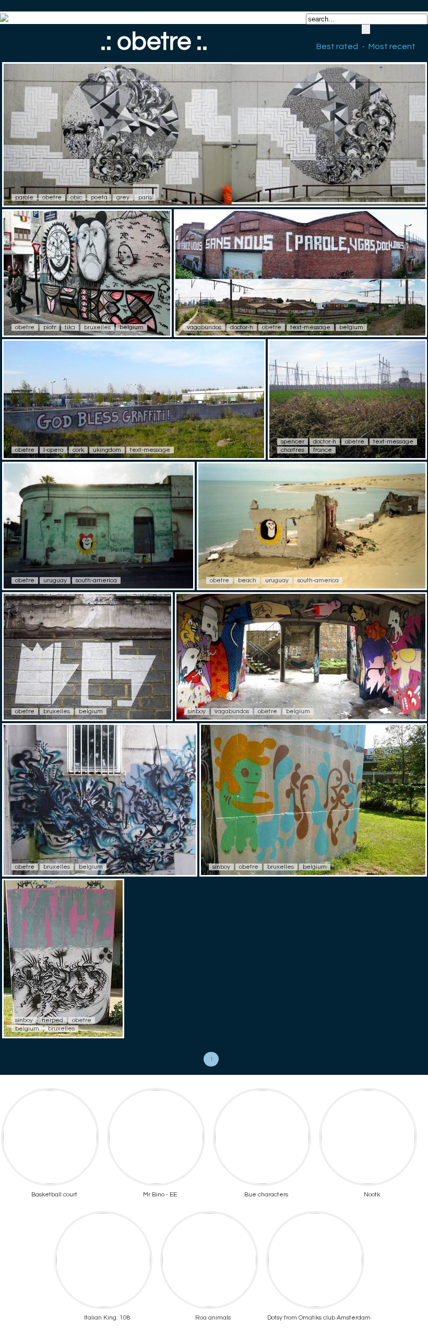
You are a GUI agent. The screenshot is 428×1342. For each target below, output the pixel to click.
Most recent (391, 46)
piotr (49, 327)
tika (70, 327)
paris (145, 197)
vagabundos (204, 327)
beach (247, 580)
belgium (132, 327)
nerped (52, 1020)
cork (78, 450)
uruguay (55, 580)
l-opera (53, 450)
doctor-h (241, 327)
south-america (96, 580)
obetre (52, 197)
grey (122, 197)
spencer (292, 441)
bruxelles (97, 327)
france (322, 450)
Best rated (337, 46)
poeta (99, 197)
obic (76, 197)
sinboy (197, 711)
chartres (292, 450)
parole (24, 197)
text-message (310, 327)
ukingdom (107, 450)
